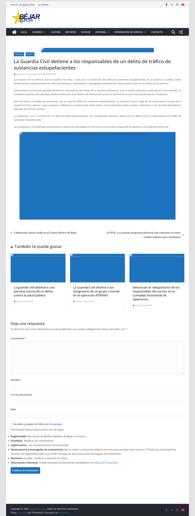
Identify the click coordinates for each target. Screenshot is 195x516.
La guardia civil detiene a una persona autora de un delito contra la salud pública (34, 291)
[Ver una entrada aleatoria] (180, 32)
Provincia (19, 54)
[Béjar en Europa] (14, 32)
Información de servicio (128, 32)
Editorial (100, 32)
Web (13, 409)
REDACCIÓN (51, 74)
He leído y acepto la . (38, 424)
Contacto (157, 32)
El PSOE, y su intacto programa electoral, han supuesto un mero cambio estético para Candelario (144, 235)
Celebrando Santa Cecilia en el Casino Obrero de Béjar (45, 232)
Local (23, 32)
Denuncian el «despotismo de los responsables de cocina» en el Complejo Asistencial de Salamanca (156, 293)
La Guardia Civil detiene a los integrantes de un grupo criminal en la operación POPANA (96, 291)
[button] (44, 32)
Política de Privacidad (49, 424)
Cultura (55, 32)
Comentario (18, 338)
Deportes (70, 32)
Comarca (37, 32)
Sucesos (85, 32)
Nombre (15, 380)
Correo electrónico (21, 394)
